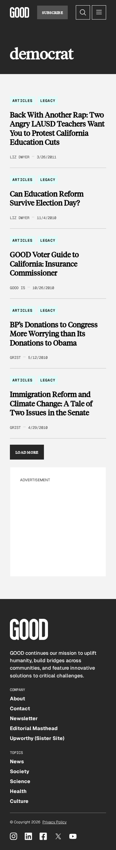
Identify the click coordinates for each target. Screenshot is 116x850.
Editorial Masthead (34, 728)
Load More (26, 452)
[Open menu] (99, 12)
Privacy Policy (54, 822)
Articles (22, 100)
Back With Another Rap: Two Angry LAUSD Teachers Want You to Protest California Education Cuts (57, 128)
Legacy (47, 100)
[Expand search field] (83, 12)
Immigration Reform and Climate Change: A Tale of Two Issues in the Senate (51, 403)
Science (20, 781)
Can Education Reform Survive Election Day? (47, 198)
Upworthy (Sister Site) (37, 738)
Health (18, 791)
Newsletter (24, 718)
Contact (20, 708)
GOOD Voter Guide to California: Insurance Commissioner (44, 263)
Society (19, 771)
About (17, 698)
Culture (19, 801)
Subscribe (52, 12)
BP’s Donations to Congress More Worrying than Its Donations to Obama (54, 333)
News (17, 761)
